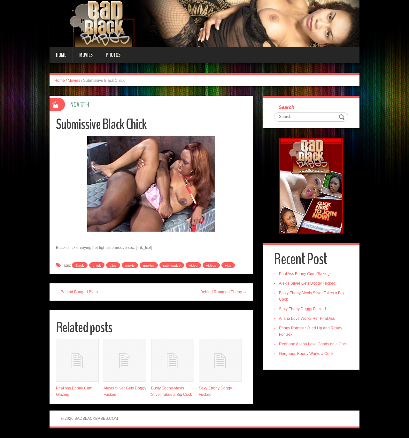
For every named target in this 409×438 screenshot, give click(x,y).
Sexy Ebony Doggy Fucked (302, 309)
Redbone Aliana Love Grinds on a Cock (313, 344)
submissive (172, 265)
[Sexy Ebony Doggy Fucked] (220, 360)
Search (286, 107)
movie (130, 265)
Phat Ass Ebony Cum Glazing (304, 274)
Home (61, 55)
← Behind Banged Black (77, 292)
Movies (86, 55)
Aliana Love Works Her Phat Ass (307, 318)
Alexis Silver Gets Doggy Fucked (307, 283)
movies (148, 265)
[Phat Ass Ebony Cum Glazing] (77, 360)
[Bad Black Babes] (204, 23)
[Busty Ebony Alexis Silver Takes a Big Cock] (172, 360)
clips (113, 265)
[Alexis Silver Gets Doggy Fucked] (125, 360)
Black (79, 265)
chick (97, 265)
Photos (113, 55)
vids (228, 265)
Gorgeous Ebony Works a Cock (306, 353)
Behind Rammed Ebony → (223, 292)
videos (211, 265)
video (193, 265)
